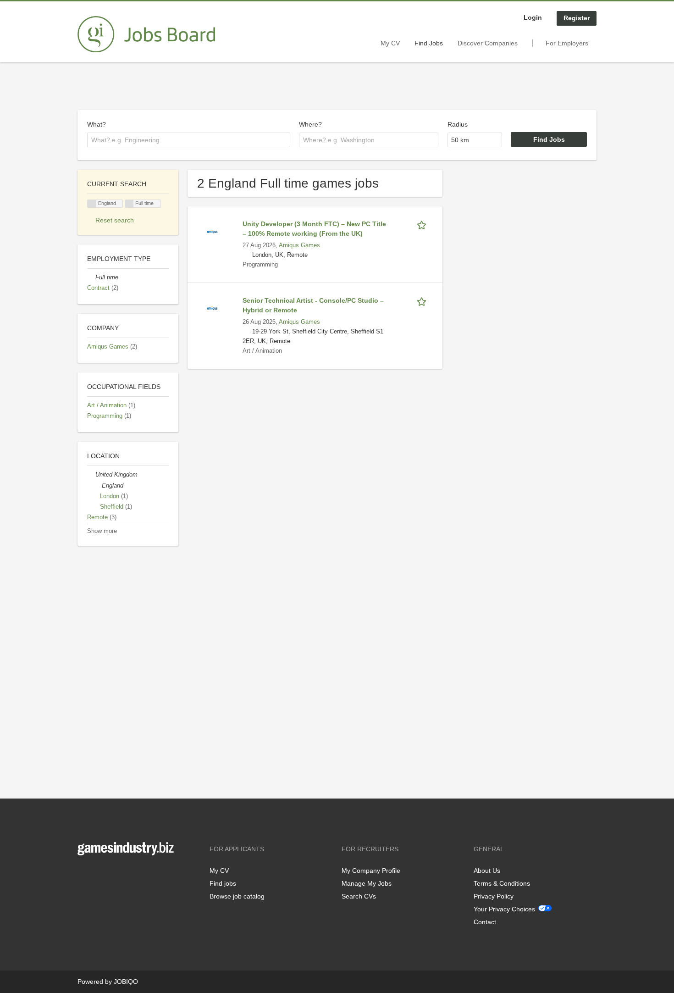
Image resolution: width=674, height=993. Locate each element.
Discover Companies (488, 43)
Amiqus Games (299, 245)
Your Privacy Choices (504, 909)
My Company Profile (371, 870)
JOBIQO (126, 981)
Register (577, 18)
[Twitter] (99, 874)
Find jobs (223, 883)
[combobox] (188, 140)
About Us (487, 870)
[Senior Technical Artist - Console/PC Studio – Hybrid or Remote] (212, 307)
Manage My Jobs (367, 883)
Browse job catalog (237, 896)
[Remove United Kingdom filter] (91, 475)
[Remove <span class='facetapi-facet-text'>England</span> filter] (92, 204)
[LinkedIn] (113, 874)
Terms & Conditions (502, 883)
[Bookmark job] (423, 224)
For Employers (567, 43)
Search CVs (359, 896)
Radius (457, 124)
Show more (102, 531)
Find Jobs (428, 43)
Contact (485, 922)
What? (96, 124)
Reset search (114, 220)
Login (533, 17)
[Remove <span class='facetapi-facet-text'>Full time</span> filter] (129, 204)
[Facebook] (84, 874)
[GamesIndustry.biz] (146, 34)
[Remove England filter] (98, 486)
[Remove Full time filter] (91, 277)
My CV (390, 43)
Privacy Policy (494, 896)
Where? (310, 124)
